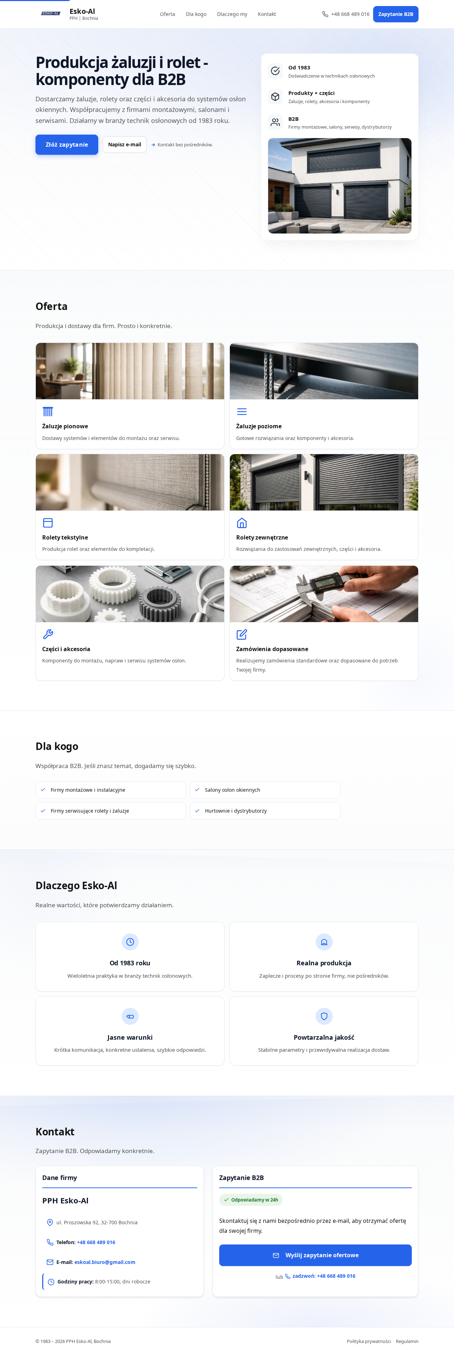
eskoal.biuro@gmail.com (104, 1262)
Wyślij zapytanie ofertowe (322, 1255)
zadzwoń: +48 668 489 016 (324, 1276)
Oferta (167, 14)
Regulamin (407, 1341)
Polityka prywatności (369, 1341)
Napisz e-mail (124, 144)
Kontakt (267, 14)
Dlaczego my (232, 14)
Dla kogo (196, 14)
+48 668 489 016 (350, 14)
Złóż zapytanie (67, 144)
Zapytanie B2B (395, 14)
